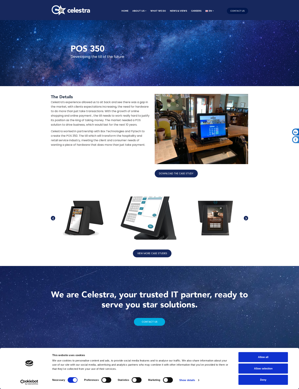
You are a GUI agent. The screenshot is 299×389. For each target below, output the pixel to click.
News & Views (178, 11)
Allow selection (263, 368)
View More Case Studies (152, 253)
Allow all (263, 357)
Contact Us (149, 322)
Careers (196, 11)
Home (124, 11)
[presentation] (53, 218)
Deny (263, 379)
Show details (187, 380)
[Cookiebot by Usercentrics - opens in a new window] (29, 382)
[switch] (106, 380)
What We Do (158, 11)
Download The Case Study (176, 173)
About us (138, 11)
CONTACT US (237, 10)
